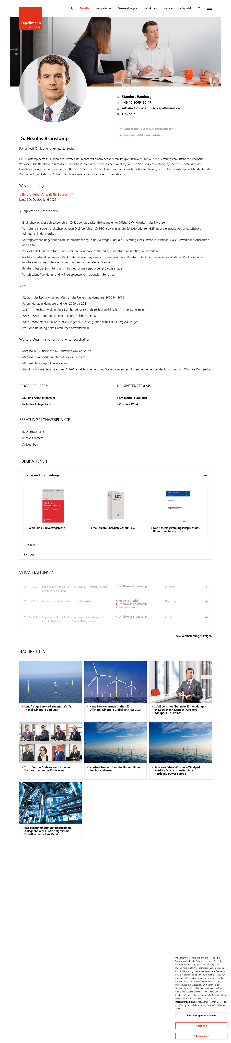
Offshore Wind (128, 404)
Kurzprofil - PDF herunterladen (142, 135)
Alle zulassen (201, 1036)
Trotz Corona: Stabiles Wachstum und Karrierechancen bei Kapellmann (48, 769)
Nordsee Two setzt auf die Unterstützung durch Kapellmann (115, 769)
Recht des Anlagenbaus (36, 404)
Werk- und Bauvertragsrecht (47, 528)
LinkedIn (128, 114)
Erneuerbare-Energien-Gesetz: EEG (113, 528)
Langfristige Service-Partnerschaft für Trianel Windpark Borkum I (47, 708)
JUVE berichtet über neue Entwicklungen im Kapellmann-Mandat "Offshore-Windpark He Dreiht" (180, 710)
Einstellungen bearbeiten (201, 1016)
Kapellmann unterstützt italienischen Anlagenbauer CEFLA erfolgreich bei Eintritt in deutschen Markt (47, 831)
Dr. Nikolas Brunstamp (133, 586)
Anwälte (84, 8)
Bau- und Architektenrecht (38, 398)
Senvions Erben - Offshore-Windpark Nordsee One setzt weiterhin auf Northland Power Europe (177, 770)
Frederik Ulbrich (129, 601)
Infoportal (185, 8)
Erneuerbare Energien (133, 398)
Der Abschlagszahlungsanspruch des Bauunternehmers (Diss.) (176, 530)
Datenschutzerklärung (186, 1002)
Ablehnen (201, 1025)
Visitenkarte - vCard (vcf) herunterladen (148, 129)
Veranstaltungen (127, 8)
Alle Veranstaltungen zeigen (194, 636)
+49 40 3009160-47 (136, 102)
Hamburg (144, 97)
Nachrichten (150, 8)
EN (199, 8)
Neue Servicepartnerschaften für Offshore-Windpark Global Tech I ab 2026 (115, 708)
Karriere (168, 8)
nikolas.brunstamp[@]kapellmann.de (151, 108)
